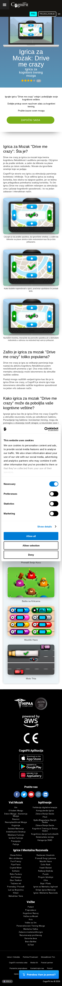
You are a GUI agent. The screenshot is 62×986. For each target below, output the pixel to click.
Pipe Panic (16, 865)
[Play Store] (31, 766)
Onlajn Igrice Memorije (45, 890)
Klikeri (16, 893)
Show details (44, 526)
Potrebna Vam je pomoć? (41, 974)
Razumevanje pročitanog (31, 935)
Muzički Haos (46, 861)
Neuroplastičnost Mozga (16, 822)
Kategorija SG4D (45, 840)
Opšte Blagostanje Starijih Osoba (44, 821)
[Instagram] (38, 794)
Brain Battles (30, 942)
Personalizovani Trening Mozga (31, 926)
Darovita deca (30, 938)
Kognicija (16, 825)
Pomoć (50, 968)
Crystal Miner (16, 868)
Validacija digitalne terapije (45, 807)
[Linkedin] (45, 794)
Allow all (31, 536)
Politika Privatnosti (30, 957)
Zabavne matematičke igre (31, 932)
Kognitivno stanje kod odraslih (45, 834)
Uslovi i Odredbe (13, 957)
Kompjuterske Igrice (45, 811)
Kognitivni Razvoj (30, 913)
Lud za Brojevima (16, 890)
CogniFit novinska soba (18, 963)
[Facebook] (16, 794)
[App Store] (31, 758)
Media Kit (34, 963)
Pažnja (16, 844)
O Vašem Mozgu (16, 811)
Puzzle (45, 874)
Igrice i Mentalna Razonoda (45, 893)
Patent (31, 907)
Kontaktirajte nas (37, 968)
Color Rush (45, 865)
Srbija (8, 981)
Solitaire (15, 871)
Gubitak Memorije (16, 829)
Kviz (31, 920)
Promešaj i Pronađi (15, 887)
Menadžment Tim (48, 957)
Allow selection (31, 545)
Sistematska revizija (45, 837)
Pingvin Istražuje (45, 877)
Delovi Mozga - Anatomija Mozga (15, 815)
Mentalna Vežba (30, 929)
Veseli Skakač (45, 868)
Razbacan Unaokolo (46, 855)
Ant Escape (16, 877)
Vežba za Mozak (30, 916)
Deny (31, 554)
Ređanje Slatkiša (45, 871)
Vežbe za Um (31, 923)
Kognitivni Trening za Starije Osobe (45, 830)
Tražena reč (16, 884)
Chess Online (16, 855)
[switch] (53, 493)
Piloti (45, 817)
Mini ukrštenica (16, 858)
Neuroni (15, 819)
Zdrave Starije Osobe (45, 814)
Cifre (46, 880)
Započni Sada (30, 120)
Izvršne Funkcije (16, 838)
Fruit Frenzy (15, 861)
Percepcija (15, 841)
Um (15, 807)
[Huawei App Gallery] (31, 774)
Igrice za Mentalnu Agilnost (45, 887)
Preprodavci (30, 910)
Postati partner (47, 963)
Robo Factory (16, 874)
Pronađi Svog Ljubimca (45, 858)
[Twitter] (24, 794)
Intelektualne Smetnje (15, 832)
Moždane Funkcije (16, 835)
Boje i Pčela (45, 884)
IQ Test (31, 945)
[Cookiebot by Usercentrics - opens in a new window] (44, 429)
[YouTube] (31, 794)
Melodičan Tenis (16, 896)
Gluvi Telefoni (16, 880)
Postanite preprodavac (18, 968)
